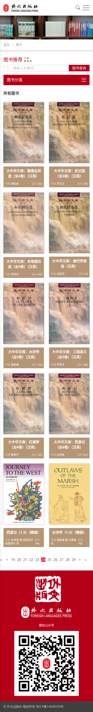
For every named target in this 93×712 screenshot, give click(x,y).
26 (55, 559)
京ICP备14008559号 (50, 706)
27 (61, 559)
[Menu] (86, 8)
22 (31, 559)
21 (25, 559)
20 (19, 559)
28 (67, 559)
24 (43, 559)
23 (37, 559)
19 (13, 559)
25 (49, 559)
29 (73, 559)
